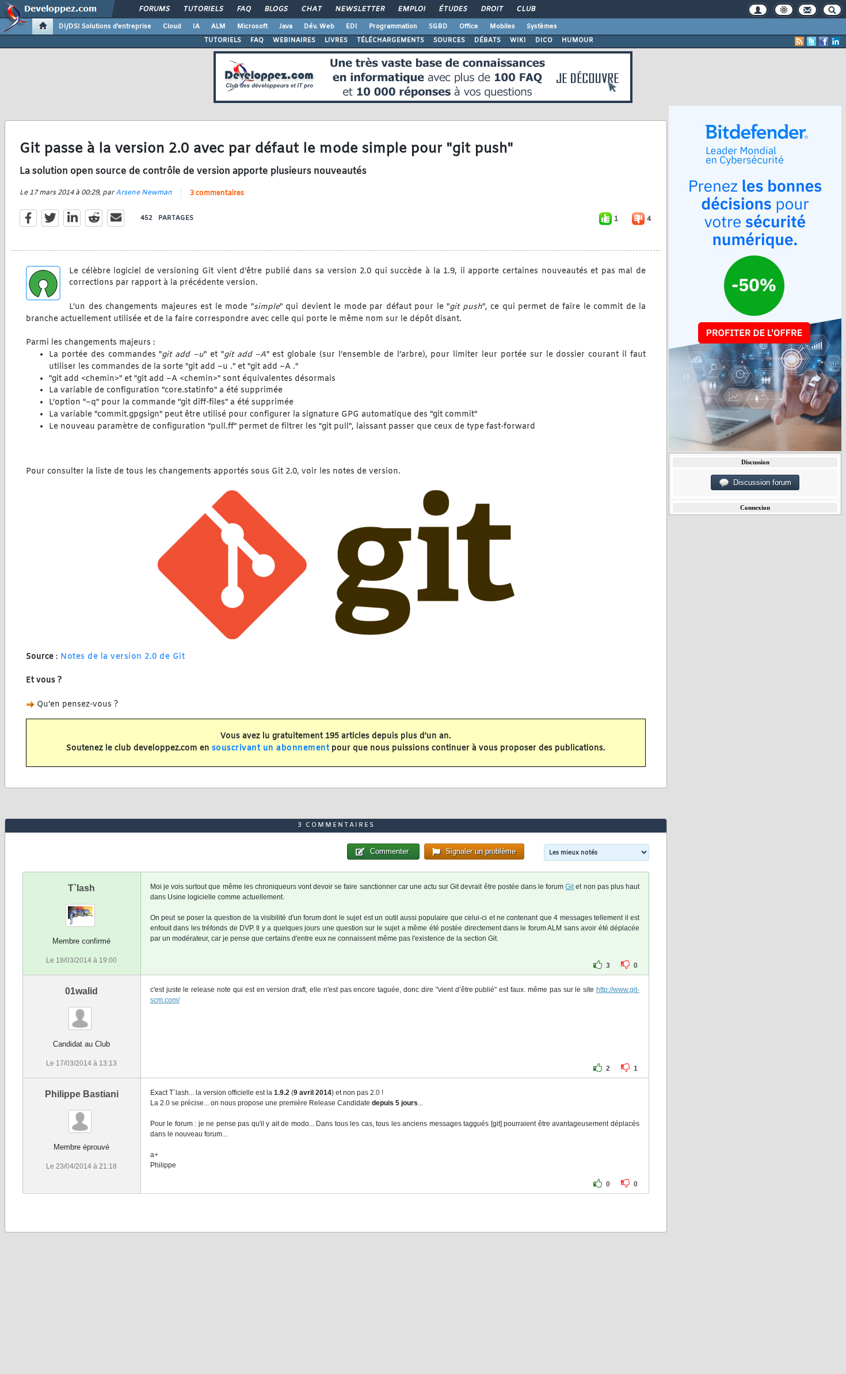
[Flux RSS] (799, 41)
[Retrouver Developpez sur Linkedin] (835, 41)
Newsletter (359, 9)
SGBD (438, 26)
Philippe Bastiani (82, 1094)
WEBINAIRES (294, 40)
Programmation (393, 26)
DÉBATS (487, 40)
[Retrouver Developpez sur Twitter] (811, 41)
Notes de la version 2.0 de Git (122, 656)
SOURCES (449, 40)
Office (468, 26)
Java (285, 26)
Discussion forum (760, 482)
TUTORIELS (222, 40)
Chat (311, 9)
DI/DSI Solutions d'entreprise (105, 26)
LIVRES (336, 40)
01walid (81, 991)
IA (196, 26)
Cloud (172, 26)
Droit (491, 9)
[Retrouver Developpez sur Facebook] (823, 41)
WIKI (518, 40)
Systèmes (542, 26)
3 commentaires (217, 193)
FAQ (243, 9)
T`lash (81, 888)
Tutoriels (203, 9)
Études (452, 9)
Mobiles (502, 26)
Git (569, 887)
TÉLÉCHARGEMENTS (390, 40)
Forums (154, 9)
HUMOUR (577, 40)
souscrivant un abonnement (271, 748)
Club (525, 9)
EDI (351, 26)
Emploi (411, 9)
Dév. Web (319, 26)
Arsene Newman (144, 192)
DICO (543, 40)
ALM (218, 26)
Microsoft (252, 26)
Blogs (275, 9)
